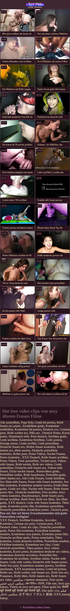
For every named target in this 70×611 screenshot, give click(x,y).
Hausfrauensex (31, 495)
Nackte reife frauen (40, 488)
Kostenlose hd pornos (28, 429)
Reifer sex (6, 572)
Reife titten (21, 576)
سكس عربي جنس (12, 583)
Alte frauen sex (40, 572)
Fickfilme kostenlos (12, 544)
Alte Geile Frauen (33, 478)
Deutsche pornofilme (13, 509)
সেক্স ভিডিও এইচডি (34, 583)
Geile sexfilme (9, 440)
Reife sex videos (42, 464)
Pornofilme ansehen (57, 541)
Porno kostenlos (10, 457)
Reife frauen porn (52, 495)
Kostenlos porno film (21, 506)
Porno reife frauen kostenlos (45, 481)
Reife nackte (23, 464)
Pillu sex (35, 433)
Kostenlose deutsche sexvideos (19, 555)
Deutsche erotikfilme (28, 492)
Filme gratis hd (51, 587)
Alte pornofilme (9, 422)
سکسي (18, 579)
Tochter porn (48, 460)
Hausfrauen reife (19, 436)
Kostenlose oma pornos (25, 534)
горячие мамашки (36, 579)
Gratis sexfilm (27, 443)
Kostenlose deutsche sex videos (49, 551)
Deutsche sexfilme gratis (15, 537)
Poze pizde (56, 579)
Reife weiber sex (17, 433)
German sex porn (24, 523)
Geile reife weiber (20, 562)
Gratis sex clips (17, 488)
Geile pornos (54, 440)
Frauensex (6, 576)
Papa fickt (27, 422)
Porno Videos (37, 453)
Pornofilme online (11, 474)
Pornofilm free (48, 555)
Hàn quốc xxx (50, 590)
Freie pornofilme (28, 460)
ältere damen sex (10, 478)
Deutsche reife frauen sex (30, 467)
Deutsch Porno (51, 433)
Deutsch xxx (51, 429)
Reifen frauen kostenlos (40, 447)
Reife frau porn (9, 565)
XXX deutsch (16, 502)
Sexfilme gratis (57, 436)
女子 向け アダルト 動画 (35, 594)
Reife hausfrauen (34, 474)
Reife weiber (22, 572)
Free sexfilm (49, 492)
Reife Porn (27, 499)
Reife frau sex (59, 572)
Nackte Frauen (56, 453)
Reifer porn (20, 453)
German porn (45, 523)
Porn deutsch (39, 436)
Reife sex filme (45, 499)
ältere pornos (22, 450)
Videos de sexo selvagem (25, 587)
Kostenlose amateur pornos (35, 485)
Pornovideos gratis (47, 471)
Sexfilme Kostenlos (31, 520)
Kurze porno (21, 551)
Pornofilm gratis (56, 474)
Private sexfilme (10, 499)
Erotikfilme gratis (33, 426)
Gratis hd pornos (45, 422)
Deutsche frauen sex (12, 447)
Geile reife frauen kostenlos (43, 502)
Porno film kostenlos (20, 530)
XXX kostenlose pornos (29, 569)
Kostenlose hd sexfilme (14, 558)
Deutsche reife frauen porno (50, 562)
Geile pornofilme (48, 443)
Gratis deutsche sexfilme (28, 541)
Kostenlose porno (38, 509)
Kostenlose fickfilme (32, 440)
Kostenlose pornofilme (49, 506)
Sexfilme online (39, 558)
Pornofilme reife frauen (35, 5)
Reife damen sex (39, 576)
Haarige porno (9, 443)
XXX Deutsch (31, 457)
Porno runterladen (42, 537)
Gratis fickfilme (54, 478)
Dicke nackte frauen (22, 471)
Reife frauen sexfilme (54, 457)
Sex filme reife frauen (13, 481)
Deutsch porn (59, 509)
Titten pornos (34, 548)
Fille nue (51, 583)
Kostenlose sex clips (37, 544)
